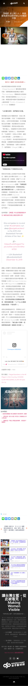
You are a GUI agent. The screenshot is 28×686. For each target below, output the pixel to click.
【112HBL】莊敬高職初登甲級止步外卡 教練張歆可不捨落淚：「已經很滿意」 (18, 582)
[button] (4, 3)
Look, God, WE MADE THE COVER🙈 (14, 361)
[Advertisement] (14, 60)
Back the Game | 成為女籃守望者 (14, 652)
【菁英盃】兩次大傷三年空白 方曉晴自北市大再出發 (14, 417)
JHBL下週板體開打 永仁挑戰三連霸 (17, 573)
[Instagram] (14, 658)
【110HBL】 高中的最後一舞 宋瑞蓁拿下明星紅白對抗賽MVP (18, 549)
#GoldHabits (14, 226)
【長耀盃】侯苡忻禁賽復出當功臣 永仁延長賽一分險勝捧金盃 (18, 541)
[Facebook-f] (10, 658)
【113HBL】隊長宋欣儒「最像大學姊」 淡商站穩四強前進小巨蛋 (18, 558)
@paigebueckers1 (16, 228)
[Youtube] (17, 658)
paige (5, 514)
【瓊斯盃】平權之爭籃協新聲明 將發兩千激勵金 (14, 421)
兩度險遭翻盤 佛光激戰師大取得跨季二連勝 (14, 414)
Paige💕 (5, 364)
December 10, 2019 (14, 260)
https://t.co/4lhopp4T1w (14, 244)
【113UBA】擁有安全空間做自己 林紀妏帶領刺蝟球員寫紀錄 (17, 565)
